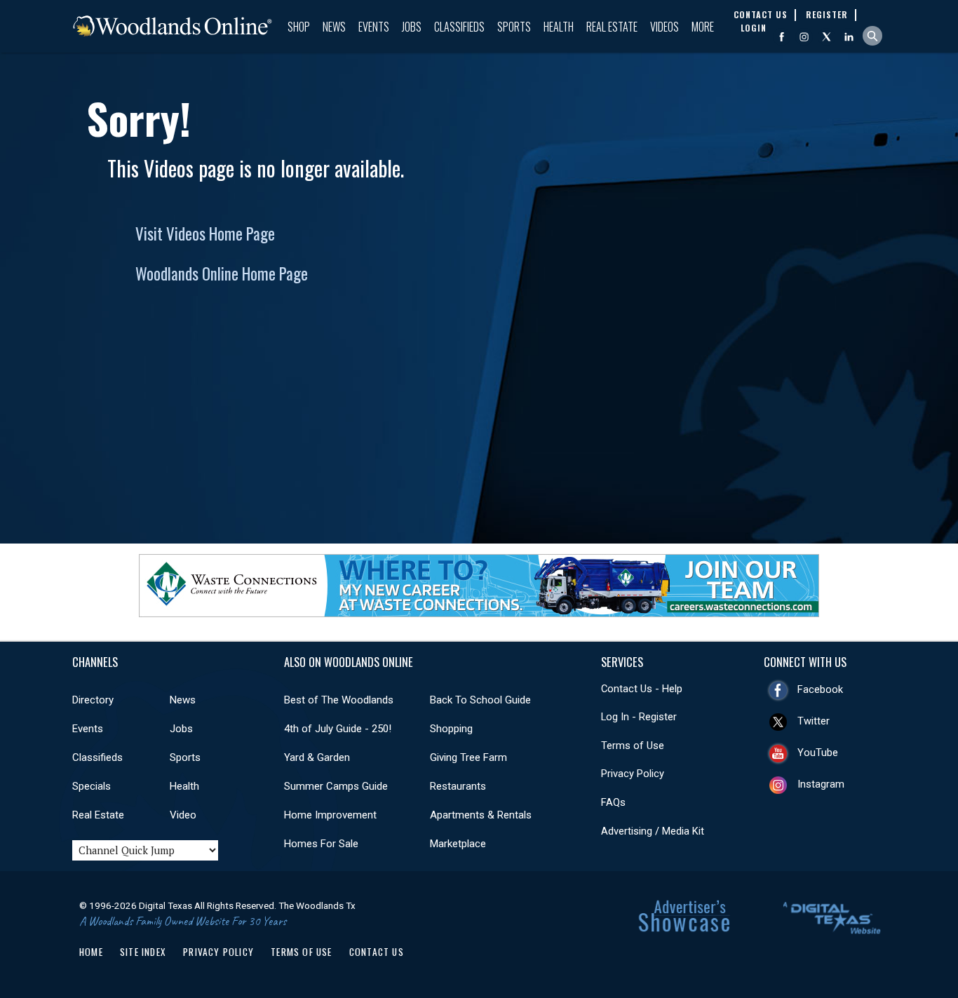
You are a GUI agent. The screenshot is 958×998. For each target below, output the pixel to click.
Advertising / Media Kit (652, 831)
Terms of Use (632, 745)
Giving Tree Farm (468, 757)
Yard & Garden (317, 757)
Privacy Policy (632, 773)
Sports (514, 26)
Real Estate (611, 26)
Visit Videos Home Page (205, 233)
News (334, 26)
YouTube (817, 752)
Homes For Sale (321, 843)
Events (373, 26)
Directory (93, 700)
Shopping (451, 728)
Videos (664, 26)
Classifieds (459, 26)
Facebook (820, 689)
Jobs (411, 26)
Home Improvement (330, 815)
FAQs (613, 802)
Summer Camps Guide (336, 786)
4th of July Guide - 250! (337, 728)
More (702, 26)
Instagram (820, 784)
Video (183, 815)
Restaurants (458, 786)
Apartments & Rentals (481, 815)
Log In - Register (639, 716)
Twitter (813, 721)
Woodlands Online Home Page (221, 273)
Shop (299, 26)
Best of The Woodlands (338, 700)
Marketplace (458, 843)
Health (559, 26)
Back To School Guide (480, 700)
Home (91, 952)
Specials (91, 786)
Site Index (143, 952)
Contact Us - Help (641, 688)
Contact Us (376, 952)
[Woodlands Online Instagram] (804, 37)
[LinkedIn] (849, 37)
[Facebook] (781, 37)
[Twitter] (826, 37)
